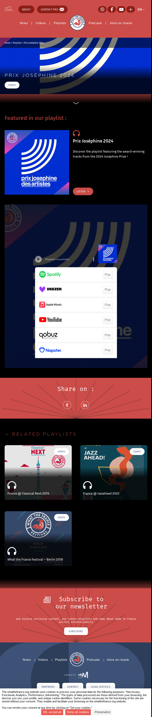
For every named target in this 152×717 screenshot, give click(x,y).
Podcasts (95, 23)
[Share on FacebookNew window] (67, 409)
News (24, 23)
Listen (81, 191)
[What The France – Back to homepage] (77, 665)
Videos (41, 23)
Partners (48, 687)
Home (8, 42)
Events (12, 85)
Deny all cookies (78, 712)
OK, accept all (52, 712)
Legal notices (100, 687)
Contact (72, 687)
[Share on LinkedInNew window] (85, 409)
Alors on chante (121, 23)
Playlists (60, 23)
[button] (142, 9)
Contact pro (49, 9)
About (26, 9)
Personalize (102, 712)
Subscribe (76, 631)
